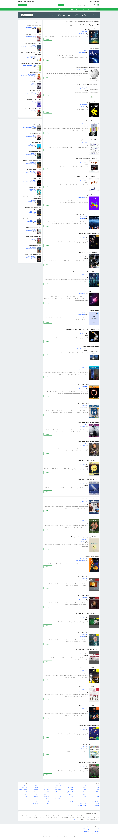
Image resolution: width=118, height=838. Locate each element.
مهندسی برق (58, 791)
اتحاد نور (85, 50)
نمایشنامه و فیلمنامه (95, 800)
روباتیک (59, 796)
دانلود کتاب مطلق (94, 310)
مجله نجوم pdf (81, 281)
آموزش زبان (97, 803)
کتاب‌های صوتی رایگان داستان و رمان (29, 93)
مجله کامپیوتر (35, 785)
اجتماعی (84, 796)
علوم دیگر (84, 808)
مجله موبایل (35, 787)
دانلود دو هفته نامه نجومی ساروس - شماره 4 (88, 441)
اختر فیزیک (49, 318)
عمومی (72, 9)
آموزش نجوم (77, 300)
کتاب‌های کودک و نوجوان (80, 560)
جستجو (61, 5)
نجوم (72, 57)
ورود (33, 1)
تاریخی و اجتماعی (24, 791)
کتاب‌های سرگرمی (33, 258)
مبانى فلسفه (60, 318)
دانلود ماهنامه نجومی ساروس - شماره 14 (89, 668)
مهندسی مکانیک (58, 793)
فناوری (79, 75)
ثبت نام (29, 1)
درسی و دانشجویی (82, 803)
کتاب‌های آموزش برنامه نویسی (30, 102)
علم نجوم (82, 166)
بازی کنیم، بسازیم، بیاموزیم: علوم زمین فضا (88, 121)
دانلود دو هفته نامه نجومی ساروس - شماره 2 (88, 403)
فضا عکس (86, 298)
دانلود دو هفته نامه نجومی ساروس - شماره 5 (88, 460)
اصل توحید (63, 544)
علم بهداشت (69, 75)
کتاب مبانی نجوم (80, 352)
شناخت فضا (72, 128)
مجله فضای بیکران (83, 216)
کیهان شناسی (77, 55)
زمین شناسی (57, 73)
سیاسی (84, 798)
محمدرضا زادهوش (32, 189)
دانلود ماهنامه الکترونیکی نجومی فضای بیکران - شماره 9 (85, 214)
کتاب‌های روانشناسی (32, 190)
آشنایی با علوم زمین (76, 130)
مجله (68, 9)
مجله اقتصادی (35, 793)
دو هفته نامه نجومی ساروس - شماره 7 (89, 499)
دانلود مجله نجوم (60, 221)
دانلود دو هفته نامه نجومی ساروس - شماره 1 (88, 384)
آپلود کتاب (23, 5)
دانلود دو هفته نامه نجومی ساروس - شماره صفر (87, 365)
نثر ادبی (97, 796)
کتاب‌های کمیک (33, 110)
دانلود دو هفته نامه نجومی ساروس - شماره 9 (88, 576)
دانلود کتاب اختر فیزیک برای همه (90, 29)
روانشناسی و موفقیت (23, 789)
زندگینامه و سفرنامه (95, 798)
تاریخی (84, 791)
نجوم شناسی (83, 300)
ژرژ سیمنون (33, 153)
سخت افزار (71, 794)
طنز (98, 793)
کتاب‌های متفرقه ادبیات (31, 221)
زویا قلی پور (33, 180)
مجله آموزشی (35, 796)
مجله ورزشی (35, 794)
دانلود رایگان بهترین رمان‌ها (31, 27)
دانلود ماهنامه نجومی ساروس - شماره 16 (89, 706)
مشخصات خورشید (70, 337)
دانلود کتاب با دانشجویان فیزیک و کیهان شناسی (87, 84)
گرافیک (71, 800)
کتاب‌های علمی (82, 33)
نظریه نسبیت (84, 202)
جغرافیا (62, 73)
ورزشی (48, 800)
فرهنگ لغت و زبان (95, 801)
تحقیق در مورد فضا (79, 319)
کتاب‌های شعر (33, 84)
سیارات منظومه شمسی (65, 563)
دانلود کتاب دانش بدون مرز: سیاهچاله (89, 140)
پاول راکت (85, 746)
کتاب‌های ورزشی (23, 46)
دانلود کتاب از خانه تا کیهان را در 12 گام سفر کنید (86, 176)
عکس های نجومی (55, 223)
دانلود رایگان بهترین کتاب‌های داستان (29, 127)
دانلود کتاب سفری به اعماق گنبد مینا (90, 291)
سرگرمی (47, 793)
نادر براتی (33, 126)
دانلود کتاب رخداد (94, 48)
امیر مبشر (33, 238)
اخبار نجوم (70, 281)
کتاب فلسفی (66, 318)
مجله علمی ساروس (80, 241)
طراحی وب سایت (70, 798)
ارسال (75, 819)
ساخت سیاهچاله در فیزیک (63, 147)
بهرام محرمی (84, 331)
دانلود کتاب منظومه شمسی (92, 556)
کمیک (98, 794)
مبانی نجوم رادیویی (73, 352)
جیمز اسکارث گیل (32, 135)
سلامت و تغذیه (46, 794)
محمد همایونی (84, 161)
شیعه (77, 544)
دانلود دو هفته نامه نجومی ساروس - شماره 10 (87, 595)
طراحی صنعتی (58, 785)
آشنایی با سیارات (74, 563)
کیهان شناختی (71, 55)
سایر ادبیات (97, 805)
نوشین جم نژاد (32, 171)
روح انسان (59, 544)
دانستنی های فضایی (64, 298)
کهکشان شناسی (67, 57)
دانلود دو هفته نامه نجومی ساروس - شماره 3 (88, 422)
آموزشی (25, 796)
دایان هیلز (33, 45)
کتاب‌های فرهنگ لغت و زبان (79, 69)
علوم (89, 9)
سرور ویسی (33, 83)
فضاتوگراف (65, 260)
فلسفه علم (82, 318)
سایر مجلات (35, 803)
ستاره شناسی (51, 73)
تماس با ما (20, 1)
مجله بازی (36, 789)
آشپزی (48, 787)
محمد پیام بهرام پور (83, 104)
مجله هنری (36, 801)
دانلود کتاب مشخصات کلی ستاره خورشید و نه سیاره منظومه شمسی (82, 329)
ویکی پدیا (82, 73)
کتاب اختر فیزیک (80, 36)
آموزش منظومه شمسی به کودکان (54, 563)
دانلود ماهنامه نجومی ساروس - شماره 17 (89, 725)
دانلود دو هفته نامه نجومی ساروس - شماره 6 (88, 479)
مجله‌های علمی (82, 218)
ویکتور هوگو (33, 92)
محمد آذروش (32, 200)
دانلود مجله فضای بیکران (79, 221)
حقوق (66, 75)
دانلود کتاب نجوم (63, 202)
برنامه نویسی (70, 791)
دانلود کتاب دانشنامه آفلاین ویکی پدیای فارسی (87, 67)
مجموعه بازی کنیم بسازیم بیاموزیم (53, 128)
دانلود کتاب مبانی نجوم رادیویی (91, 346)
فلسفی (84, 800)
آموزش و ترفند (70, 787)
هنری (48, 801)
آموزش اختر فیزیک (73, 36)
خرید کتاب (86, 831)
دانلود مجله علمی (81, 372)
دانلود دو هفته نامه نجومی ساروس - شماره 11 (87, 613)
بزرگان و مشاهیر (46, 785)
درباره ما (97, 829)
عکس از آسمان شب (64, 223)
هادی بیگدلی (32, 144)
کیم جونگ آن (32, 229)
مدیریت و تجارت (24, 793)
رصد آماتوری (77, 166)
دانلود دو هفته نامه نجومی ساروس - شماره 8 (88, 518)
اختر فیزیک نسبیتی (59, 36)
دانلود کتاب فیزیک (72, 147)
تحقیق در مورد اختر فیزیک (49, 36)
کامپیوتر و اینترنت (69, 801)
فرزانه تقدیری (32, 162)
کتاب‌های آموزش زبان (32, 201)
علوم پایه (84, 807)
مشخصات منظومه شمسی (61, 337)
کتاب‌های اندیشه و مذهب (31, 75)
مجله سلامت (35, 800)
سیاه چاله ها (81, 200)
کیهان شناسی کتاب (49, 55)
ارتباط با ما (97, 828)
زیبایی (48, 791)
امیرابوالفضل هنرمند (31, 256)
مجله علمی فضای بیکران (69, 221)
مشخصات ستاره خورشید (79, 337)
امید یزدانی (33, 101)
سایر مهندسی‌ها (58, 798)
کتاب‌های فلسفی (81, 314)
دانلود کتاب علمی (59, 200)
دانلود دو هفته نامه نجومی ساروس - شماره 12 (87, 632)
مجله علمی (36, 798)
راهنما (25, 1)
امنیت (72, 789)
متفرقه (48, 803)
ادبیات (93, 9)
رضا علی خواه (84, 31)
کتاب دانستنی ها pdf (67, 200)
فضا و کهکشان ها (55, 297)
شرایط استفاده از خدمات (94, 833)
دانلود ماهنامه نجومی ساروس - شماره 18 (89, 762)
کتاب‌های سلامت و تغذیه (31, 46)
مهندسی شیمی (58, 794)
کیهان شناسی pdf (57, 55)
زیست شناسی (67, 73)
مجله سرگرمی (35, 791)
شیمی (71, 73)
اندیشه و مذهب (83, 787)
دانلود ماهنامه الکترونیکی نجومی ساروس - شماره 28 (86, 272)
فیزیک (78, 73)
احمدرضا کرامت (32, 56)
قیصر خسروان (84, 312)
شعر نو (97, 791)
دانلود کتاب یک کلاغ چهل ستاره (91, 102)
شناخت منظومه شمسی (79, 128)
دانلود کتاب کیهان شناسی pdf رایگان (81, 57)
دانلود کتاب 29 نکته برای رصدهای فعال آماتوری (87, 158)
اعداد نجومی (62, 184)
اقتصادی (84, 785)
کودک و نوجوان (46, 796)
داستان (97, 785)
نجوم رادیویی (63, 352)
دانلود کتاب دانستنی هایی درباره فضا (90, 744)
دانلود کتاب (47, 39)
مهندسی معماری (58, 789)
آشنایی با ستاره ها (57, 241)
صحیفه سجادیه (72, 544)
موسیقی (47, 798)
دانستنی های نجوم (53, 221)
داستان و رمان (24, 787)
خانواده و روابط (46, 789)
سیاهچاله (82, 147)
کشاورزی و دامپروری (82, 805)
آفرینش (54, 544)
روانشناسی (84, 794)
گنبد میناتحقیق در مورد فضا (65, 297)
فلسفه (70, 318)
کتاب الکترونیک (85, 828)
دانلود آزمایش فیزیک (65, 128)
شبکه (72, 796)
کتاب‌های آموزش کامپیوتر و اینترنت (29, 65)
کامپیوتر (84, 9)
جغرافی (84, 793)
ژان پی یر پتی (84, 142)
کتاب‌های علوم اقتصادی (31, 57)
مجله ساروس (84, 235)
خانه (98, 9)
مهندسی (78, 9)
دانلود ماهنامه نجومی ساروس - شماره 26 (89, 252)
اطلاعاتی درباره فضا (72, 298)
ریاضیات (75, 73)
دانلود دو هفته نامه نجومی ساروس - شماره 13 (87, 649)
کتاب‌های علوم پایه (81, 106)
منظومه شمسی (52, 337)
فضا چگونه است (48, 297)
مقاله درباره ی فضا (55, 298)
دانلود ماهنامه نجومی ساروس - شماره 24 (89, 233)
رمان (98, 787)
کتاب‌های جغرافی (81, 293)
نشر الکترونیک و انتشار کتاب (93, 1)
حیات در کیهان (65, 55)
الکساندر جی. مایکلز (83, 558)
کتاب (88, 817)
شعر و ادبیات (24, 785)
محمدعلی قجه (32, 247)
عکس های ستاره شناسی (73, 223)
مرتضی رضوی (84, 87)
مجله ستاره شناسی (54, 412)
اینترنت (71, 785)
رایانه (77, 75)
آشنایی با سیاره (72, 751)
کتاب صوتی (62, 9)
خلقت (67, 544)
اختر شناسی (66, 36)
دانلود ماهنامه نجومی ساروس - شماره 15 (89, 687)
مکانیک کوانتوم (75, 200)
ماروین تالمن (84, 123)
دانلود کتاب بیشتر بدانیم (93, 195)
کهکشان (62, 57)
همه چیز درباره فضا (80, 298)
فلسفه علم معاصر (76, 318)
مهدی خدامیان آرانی (31, 74)
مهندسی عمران (58, 787)
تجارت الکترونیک (70, 793)
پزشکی (74, 75)
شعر (98, 789)
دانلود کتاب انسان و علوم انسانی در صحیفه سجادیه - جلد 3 (84, 537)
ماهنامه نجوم (75, 281)
